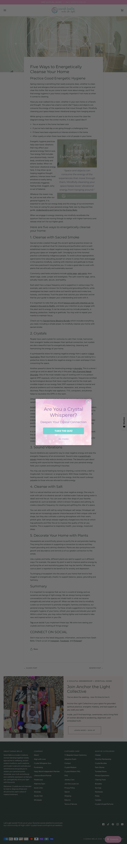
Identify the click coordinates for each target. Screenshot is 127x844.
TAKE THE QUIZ (64, 431)
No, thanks (63, 439)
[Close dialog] (88, 402)
